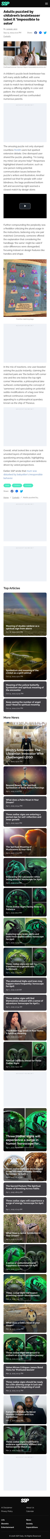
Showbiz (5, 1524)
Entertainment (7, 1527)
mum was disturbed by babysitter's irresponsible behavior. (23, 474)
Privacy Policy (7, 1511)
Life (3, 1520)
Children (17, 485)
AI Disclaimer (6, 1508)
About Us (30, 1508)
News (28, 1520)
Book (7, 485)
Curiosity (7, 36)
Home (6, 497)
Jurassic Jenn (11, 29)
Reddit (17, 150)
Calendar (30, 1511)
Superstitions (32, 1527)
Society (29, 1524)
